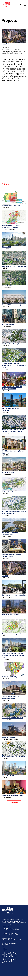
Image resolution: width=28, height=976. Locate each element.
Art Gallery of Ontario (9, 737)
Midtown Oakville (8, 492)
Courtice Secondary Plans (11, 206)
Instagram (4, 950)
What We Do (9, 956)
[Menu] (25, 5)
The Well (5, 44)
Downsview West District (10, 614)
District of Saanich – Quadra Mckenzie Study (11, 555)
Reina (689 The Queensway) (11, 305)
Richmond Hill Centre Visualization (14, 266)
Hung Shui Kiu (6, 247)
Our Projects (9, 959)
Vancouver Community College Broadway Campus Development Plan (13, 655)
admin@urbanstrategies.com (9, 943)
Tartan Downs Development (11, 634)
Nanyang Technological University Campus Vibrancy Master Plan (14, 430)
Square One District (8, 776)
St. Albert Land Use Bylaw (10, 677)
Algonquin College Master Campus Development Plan (14, 512)
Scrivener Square (8, 472)
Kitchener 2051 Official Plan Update (14, 595)
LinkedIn (4, 948)
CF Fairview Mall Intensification (12, 718)
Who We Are (9, 953)
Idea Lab (7, 962)
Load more (14, 802)
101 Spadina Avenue (8, 324)
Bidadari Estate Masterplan (11, 344)
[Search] (21, 5)
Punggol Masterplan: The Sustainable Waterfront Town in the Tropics (14, 365)
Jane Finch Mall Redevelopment (12, 795)
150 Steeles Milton (8, 285)
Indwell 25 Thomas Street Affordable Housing (10, 697)
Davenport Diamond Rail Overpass (13, 756)
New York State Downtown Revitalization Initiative (11, 226)
